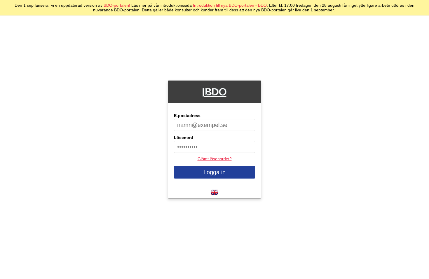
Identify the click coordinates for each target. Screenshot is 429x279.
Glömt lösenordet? (215, 158)
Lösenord (183, 137)
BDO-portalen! (117, 5)
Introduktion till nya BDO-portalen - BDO (230, 5)
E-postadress (187, 115)
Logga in (214, 172)
